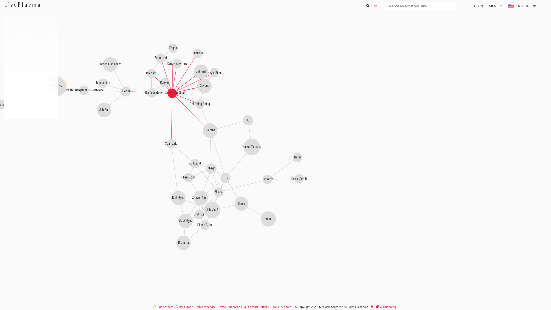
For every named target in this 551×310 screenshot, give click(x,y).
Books (275, 307)
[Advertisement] (31, 142)
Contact (253, 307)
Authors (286, 307)
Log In (477, 6)
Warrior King (388, 307)
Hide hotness (164, 307)
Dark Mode (185, 307)
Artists (264, 307)
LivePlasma (23, 4)
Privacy (222, 307)
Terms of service (205, 307)
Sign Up (495, 6)
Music (378, 6)
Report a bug (237, 307)
